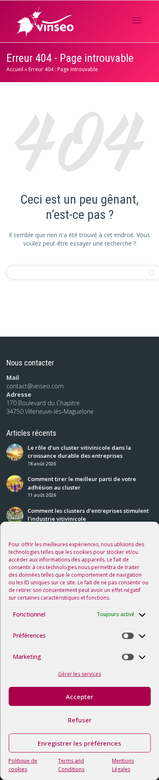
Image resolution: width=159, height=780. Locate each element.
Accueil (14, 69)
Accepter (79, 696)
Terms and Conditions (71, 765)
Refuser (80, 720)
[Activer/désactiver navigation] (137, 20)
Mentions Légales (123, 765)
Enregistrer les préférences (79, 743)
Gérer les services (79, 674)
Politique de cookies (22, 765)
